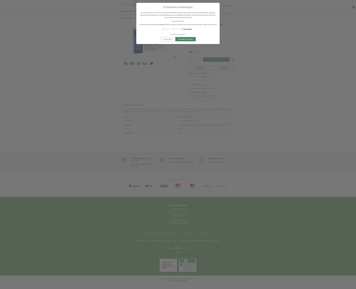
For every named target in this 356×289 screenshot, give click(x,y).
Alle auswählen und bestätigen (185, 39)
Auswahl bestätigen (167, 39)
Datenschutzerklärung (178, 21)
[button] (178, 34)
